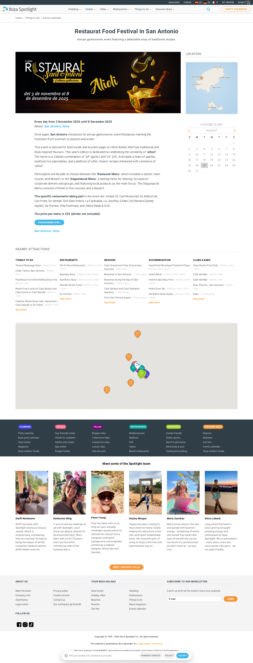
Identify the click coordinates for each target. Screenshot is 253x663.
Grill (131, 442)
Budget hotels (62, 451)
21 (226, 160)
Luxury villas (98, 446)
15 (233, 154)
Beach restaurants (139, 451)
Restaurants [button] (120, 9)
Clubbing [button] (73, 9)
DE (209, 2)
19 (211, 160)
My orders (228, 2)
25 (204, 165)
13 (219, 154)
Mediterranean (137, 433)
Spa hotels (60, 446)
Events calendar (52, 18)
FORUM (187, 2)
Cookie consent (61, 595)
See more (21, 309)
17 (197, 160)
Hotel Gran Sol (169, 288)
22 (233, 160)
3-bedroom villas (101, 437)
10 (197, 154)
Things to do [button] (141, 9)
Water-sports (173, 437)
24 (197, 165)
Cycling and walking (176, 451)
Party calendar (26, 433)
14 (226, 154)
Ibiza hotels (97, 590)
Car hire (207, 442)
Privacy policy (60, 590)
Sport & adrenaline (176, 442)
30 (189, 171)
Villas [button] (103, 9)
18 (204, 160)
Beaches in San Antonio (125, 274)
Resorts (207, 433)
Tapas (132, 446)
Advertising (21, 599)
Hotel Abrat (167, 274)
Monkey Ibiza (79, 274)
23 (189, 165)
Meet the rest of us (126, 567)
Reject (169, 655)
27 (219, 165)
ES (200, 2)
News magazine (137, 604)
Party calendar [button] (236, 9)
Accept (182, 655)
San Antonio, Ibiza (57, 126)
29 (233, 165)
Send (230, 599)
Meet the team (23, 590)
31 (197, 171)
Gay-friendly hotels (65, 433)
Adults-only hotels (64, 442)
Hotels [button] (89, 9)
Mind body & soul (175, 446)
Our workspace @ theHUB (67, 604)
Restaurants (135, 595)
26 (211, 165)
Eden (204, 294)
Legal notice (21, 604)
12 (211, 154)
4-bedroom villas (101, 442)
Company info (22, 595)
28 (226, 165)
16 (189, 160)
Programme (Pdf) (49, 222)
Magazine (174, 2)
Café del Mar (208, 274)
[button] (131, 383)
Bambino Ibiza (80, 279)
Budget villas (99, 433)
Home (18, 18)
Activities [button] (174, 427)
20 (219, 160)
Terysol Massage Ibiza (35, 265)
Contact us (59, 599)
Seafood (133, 437)
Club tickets (24, 442)
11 (204, 154)
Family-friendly (174, 433)
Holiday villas (98, 595)
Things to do (32, 18)
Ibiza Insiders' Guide (28, 451)
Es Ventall (73, 294)
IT (217, 2)
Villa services (99, 451)
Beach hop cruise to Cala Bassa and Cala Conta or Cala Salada (36, 292)
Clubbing (134, 590)
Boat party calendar (28, 437)
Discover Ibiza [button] (164, 9)
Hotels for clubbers (65, 437)
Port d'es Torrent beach (125, 297)
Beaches (207, 437)
